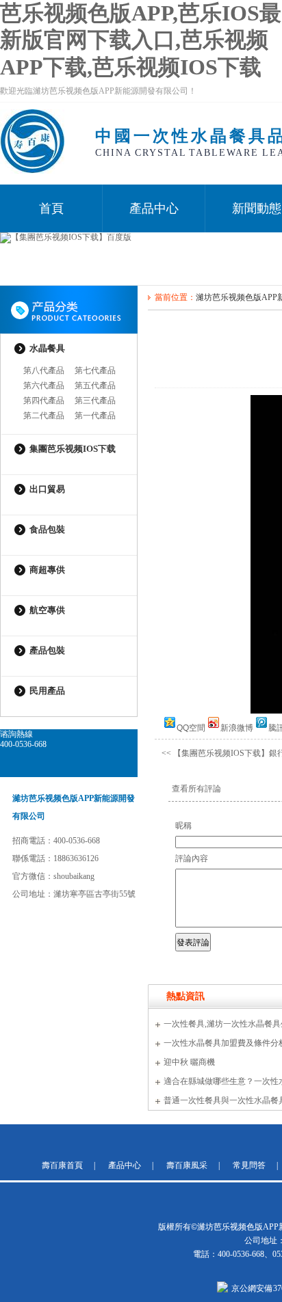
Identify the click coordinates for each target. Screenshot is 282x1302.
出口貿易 (47, 489)
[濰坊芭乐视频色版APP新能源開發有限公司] (32, 171)
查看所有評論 (196, 789)
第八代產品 (43, 370)
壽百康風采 (186, 1165)
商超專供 (47, 570)
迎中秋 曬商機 (189, 1062)
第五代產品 (95, 385)
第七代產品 (95, 370)
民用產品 (47, 691)
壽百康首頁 (62, 1165)
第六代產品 (43, 385)
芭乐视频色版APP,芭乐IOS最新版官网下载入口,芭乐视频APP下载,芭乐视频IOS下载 (140, 40)
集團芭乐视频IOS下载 (72, 449)
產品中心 (154, 208)
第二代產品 (43, 415)
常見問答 (249, 1165)
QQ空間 (191, 727)
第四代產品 (43, 400)
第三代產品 (95, 400)
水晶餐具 (47, 348)
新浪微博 (236, 727)
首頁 (51, 208)
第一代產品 (95, 415)
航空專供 (47, 610)
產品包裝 (47, 650)
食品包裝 (47, 529)
